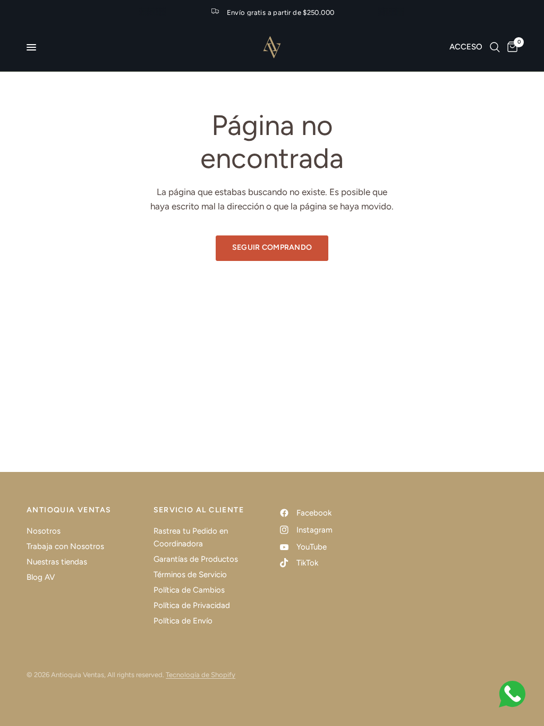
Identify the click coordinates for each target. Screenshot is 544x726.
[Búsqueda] (495, 47)
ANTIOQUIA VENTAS (69, 510)
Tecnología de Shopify (200, 675)
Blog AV (41, 577)
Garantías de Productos (196, 559)
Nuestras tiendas (57, 562)
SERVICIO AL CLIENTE (199, 510)
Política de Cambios (189, 590)
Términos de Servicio (190, 574)
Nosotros (44, 531)
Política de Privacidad (192, 605)
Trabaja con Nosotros (65, 546)
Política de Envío (183, 621)
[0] (510, 47)
